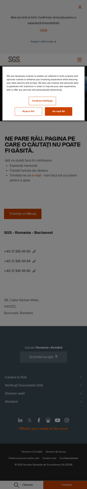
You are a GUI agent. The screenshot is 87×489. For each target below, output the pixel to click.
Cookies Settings (42, 100)
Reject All (28, 111)
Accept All (58, 111)
